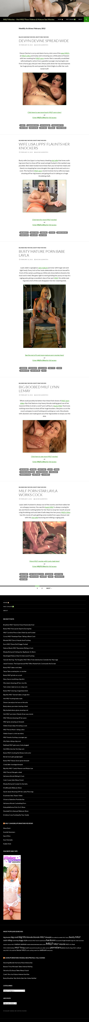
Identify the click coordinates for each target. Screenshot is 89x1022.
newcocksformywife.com (35, 948)
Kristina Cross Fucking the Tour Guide (16, 815)
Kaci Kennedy (8, 840)
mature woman (20, 944)
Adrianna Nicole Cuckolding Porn (14, 803)
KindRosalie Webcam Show (12, 788)
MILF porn (40, 58)
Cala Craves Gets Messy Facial (13, 780)
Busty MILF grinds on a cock (12, 675)
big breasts (24, 232)
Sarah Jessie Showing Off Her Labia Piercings (18, 792)
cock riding (7, 940)
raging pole (24, 370)
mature (5, 944)
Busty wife (34, 232)
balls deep (24, 574)
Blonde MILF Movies (26, 140)
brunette (54, 937)
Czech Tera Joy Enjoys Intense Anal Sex (16, 974)
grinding (23, 368)
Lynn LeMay (53, 472)
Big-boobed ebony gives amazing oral (15, 710)
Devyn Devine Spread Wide (44, 40)
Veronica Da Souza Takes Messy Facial (16, 970)
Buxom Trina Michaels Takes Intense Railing (17, 966)
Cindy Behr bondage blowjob (13, 764)
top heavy (46, 474)
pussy (59, 368)
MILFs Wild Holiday (8, 948)
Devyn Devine (45, 125)
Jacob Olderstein (42, 45)
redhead (79, 948)
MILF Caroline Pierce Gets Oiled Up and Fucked (19, 632)
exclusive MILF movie (33, 940)
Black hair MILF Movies (27, 37)
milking (43, 576)
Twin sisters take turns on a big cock (15, 687)
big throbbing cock (36, 574)
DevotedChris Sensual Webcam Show (15, 811)
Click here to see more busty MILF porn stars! (44, 112)
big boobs (7, 937)
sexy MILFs (65, 53)
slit (10, 950)
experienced (42, 940)
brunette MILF (61, 937)
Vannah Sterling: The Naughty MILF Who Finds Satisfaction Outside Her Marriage (30, 660)
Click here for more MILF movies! (44, 220)
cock (50, 469)
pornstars (55, 947)
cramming (15, 940)
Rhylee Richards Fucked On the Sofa (15, 784)
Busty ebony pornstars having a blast (15, 706)
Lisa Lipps (34, 235)
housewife (59, 940)
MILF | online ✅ (71, 19)
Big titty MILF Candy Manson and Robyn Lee (18, 768)
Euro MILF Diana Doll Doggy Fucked (15, 644)
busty (67, 937)
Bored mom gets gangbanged (13, 757)
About (80, 19)
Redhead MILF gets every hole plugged (16, 745)
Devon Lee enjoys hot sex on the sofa (15, 702)
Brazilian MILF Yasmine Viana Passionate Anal (18, 625)
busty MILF (58, 406)
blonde (33, 469)
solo (44, 370)
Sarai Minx (6, 836)
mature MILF (10, 944)
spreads (51, 128)
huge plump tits (58, 125)
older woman (46, 948)
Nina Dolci (7, 828)
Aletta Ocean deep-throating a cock (15, 726)
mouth (27, 948)
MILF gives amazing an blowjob (13, 722)
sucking (32, 950)
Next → (49, 588)
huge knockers (42, 472)
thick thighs (61, 128)
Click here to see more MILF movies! (44, 456)
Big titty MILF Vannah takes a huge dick (16, 695)
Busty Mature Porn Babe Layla (42, 253)
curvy (23, 125)
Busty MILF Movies (42, 37)
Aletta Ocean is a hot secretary (13, 733)
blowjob (48, 937)
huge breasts (66, 940)
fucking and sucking (27, 472)
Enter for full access (44, 117)
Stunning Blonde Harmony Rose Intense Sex (17, 963)
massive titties (25, 474)
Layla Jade (42, 368)
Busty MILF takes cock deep (12, 667)
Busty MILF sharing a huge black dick (15, 691)
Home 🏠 (60, 19)
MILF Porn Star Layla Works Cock (38, 493)
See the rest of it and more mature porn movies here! (44, 355)
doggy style (23, 940)
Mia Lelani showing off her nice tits (15, 683)
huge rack (32, 368)
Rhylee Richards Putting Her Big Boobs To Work (19, 652)
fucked (52, 232)
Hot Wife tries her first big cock (13, 749)
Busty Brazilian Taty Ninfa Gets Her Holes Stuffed (19, 978)
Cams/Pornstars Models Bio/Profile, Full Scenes (25, 958)
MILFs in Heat (70, 944)
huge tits (73, 940)
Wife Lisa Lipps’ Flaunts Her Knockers (44, 146)
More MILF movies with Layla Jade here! (45, 561)
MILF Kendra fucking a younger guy (15, 737)
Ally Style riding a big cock (12, 741)
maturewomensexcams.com (36, 944)
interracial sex (80, 940)
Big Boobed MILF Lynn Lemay (39, 389)
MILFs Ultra (26, 56)
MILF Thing (20, 947)
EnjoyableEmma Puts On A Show (14, 807)
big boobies (24, 469)
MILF (56, 278)
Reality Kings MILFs (71, 948)
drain (57, 469)
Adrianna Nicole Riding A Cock (13, 776)
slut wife (55, 160)
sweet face (37, 950)
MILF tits (51, 368)
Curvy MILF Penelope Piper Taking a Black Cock (19, 636)
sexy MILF (43, 128)
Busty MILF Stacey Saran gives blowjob (16, 761)
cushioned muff (33, 125)
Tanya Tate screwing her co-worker (14, 671)
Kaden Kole (7, 844)
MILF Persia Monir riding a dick (13, 729)
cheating (44, 232)
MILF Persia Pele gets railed (12, 772)
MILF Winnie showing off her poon (15, 718)
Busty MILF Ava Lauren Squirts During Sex (17, 629)
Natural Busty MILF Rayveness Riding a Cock (18, 648)
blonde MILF (39, 937)
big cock (14, 937)
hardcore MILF (62, 232)
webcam (43, 950)
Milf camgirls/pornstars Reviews (19, 823)
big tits (22, 936)
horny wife (24, 235)
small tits (13, 950)
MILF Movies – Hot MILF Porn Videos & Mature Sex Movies (28, 19)
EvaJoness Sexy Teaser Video (12, 795)
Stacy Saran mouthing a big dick (13, 679)
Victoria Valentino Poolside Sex (13, 799)
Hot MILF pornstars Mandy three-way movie (18, 714)
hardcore (51, 940)
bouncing (49, 574)
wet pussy (50, 950)
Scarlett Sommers (9, 832)
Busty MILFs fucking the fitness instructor (17, 753)
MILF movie (59, 944)
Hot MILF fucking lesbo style (12, 698)
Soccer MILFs (21, 950)
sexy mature (43, 268)
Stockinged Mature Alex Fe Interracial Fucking (18, 656)
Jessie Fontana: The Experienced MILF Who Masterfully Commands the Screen (29, 663)
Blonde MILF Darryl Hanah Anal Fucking (16, 640)
